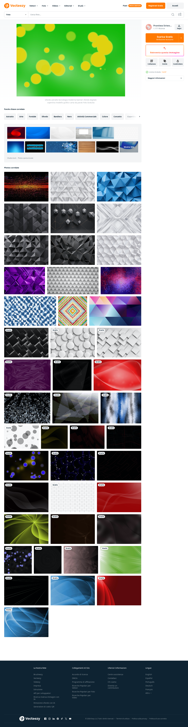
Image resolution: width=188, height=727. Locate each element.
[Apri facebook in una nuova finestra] (45, 719)
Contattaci (112, 678)
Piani (125, 5)
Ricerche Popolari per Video (81, 696)
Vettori (32, 6)
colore (105, 116)
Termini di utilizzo (123, 718)
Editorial (68, 6)
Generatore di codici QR (44, 706)
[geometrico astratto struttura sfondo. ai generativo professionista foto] (73, 186)
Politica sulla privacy (139, 718)
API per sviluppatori (42, 693)
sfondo (45, 116)
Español (148, 678)
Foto (44, 6)
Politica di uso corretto (158, 718)
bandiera (58, 116)
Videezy (37, 682)
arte (21, 116)
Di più (80, 6)
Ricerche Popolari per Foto (83, 691)
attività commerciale (86, 116)
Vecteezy (37, 678)
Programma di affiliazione (83, 682)
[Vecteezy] (14, 5)
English (148, 674)
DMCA (74, 678)
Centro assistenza (115, 674)
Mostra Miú (129, 147)
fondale (32, 116)
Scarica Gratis (164, 38)
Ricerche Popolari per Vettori (81, 686)
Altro (147, 693)
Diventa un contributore (113, 686)
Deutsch (149, 685)
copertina (131, 116)
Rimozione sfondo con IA (44, 703)
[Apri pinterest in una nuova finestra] (58, 719)
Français (149, 689)
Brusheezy (38, 674)
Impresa (37, 685)
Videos (55, 6)
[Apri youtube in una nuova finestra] (70, 719)
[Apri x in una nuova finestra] (66, 719)
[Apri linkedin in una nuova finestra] (54, 719)
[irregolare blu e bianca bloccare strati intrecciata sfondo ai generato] (30, 311)
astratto (10, 116)
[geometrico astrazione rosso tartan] (72, 311)
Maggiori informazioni (156, 78)
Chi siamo (112, 682)
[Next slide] (137, 116)
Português (149, 682)
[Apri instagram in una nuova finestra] (49, 719)
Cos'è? (164, 72)
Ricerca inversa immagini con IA (46, 698)
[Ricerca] (172, 14)
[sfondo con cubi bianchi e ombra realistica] (73, 280)
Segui (179, 28)
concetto (118, 116)
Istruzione (38, 689)
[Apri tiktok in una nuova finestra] (62, 719)
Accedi (175, 5)
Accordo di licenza (80, 674)
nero (69, 116)
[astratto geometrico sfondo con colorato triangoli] (115, 311)
